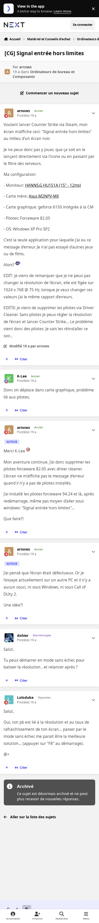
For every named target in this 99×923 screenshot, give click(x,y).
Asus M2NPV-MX (44, 196)
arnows (25, 67)
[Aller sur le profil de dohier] (9, 637)
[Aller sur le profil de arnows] (7, 71)
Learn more (10, 8)
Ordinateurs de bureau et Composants (44, 74)
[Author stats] (93, 113)
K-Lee (22, 376)
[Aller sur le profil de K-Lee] (9, 378)
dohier (22, 635)
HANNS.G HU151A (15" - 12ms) (53, 185)
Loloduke (25, 697)
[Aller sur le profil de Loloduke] (9, 699)
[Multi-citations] (7, 359)
